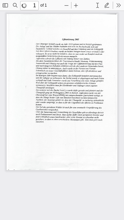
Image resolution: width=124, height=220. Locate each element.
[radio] (97, 5)
